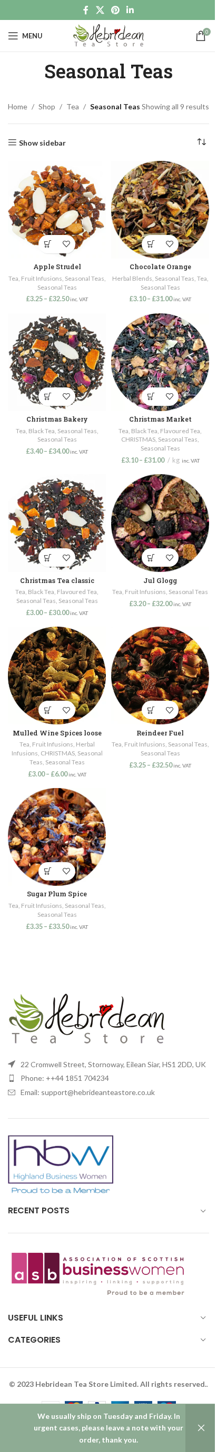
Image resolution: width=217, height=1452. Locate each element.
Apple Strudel (57, 266)
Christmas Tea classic (57, 580)
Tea (72, 106)
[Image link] (87, 1018)
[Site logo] (108, 34)
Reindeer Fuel (160, 733)
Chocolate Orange (160, 266)
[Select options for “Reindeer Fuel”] (151, 710)
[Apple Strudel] (57, 210)
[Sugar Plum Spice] (57, 837)
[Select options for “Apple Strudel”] (47, 244)
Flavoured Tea (180, 431)
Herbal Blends (132, 278)
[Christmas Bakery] (57, 362)
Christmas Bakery (57, 419)
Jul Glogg (160, 580)
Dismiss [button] (201, 1428)
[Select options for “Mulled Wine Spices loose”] (47, 710)
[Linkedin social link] (130, 10)
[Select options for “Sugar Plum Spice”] (47, 871)
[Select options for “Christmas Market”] (151, 396)
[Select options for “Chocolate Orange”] (151, 244)
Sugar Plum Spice (57, 893)
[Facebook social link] (86, 10)
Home (17, 106)
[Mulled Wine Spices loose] (57, 675)
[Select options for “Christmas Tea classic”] (47, 557)
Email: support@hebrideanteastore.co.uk (88, 1092)
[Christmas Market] (160, 362)
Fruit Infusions (41, 278)
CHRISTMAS (138, 439)
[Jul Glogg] (160, 523)
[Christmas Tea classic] (57, 523)
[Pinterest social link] (115, 10)
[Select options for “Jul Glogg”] (151, 557)
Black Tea (41, 431)
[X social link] (99, 10)
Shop (46, 106)
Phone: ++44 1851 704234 (65, 1077)
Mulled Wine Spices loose (57, 733)
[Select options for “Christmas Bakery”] (47, 396)
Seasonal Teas (84, 278)
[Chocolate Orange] (160, 210)
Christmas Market (160, 419)
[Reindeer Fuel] (160, 675)
